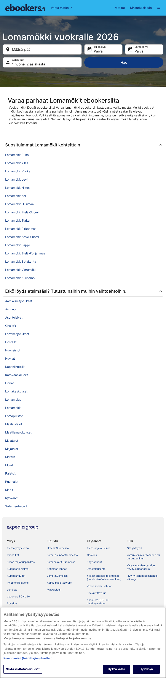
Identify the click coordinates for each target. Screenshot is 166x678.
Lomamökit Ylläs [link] (16, 163)
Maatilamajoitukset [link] (18, 432)
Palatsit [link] (10, 473)
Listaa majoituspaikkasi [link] (21, 562)
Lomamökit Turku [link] (17, 220)
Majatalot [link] (11, 440)
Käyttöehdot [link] (94, 562)
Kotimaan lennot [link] (57, 568)
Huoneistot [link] (12, 350)
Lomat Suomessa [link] (57, 575)
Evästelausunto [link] (96, 568)
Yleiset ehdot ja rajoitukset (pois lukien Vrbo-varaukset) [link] (104, 577)
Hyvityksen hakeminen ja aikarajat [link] (142, 577)
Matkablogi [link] (54, 589)
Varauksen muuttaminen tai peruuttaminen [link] (143, 556)
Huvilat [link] (10, 358)
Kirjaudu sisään (141, 8)
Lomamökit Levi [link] (16, 179)
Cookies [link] (92, 555)
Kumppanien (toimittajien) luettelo (27, 658)
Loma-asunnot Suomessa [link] (62, 555)
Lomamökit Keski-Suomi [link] (22, 237)
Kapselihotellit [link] (15, 366)
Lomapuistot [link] (14, 416)
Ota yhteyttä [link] (134, 548)
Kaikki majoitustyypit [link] (59, 582)
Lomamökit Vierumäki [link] (20, 270)
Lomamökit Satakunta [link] (20, 261)
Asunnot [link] (11, 309)
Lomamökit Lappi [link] (17, 245)
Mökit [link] (9, 465)
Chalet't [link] (10, 325)
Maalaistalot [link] (13, 424)
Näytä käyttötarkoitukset (23, 669)
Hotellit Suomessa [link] (58, 548)
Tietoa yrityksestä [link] (18, 548)
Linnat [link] (9, 383)
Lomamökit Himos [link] (17, 187)
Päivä (98, 51)
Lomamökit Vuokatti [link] (19, 171)
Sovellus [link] (12, 603)
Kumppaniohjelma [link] (18, 568)
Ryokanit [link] (11, 498)
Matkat (120, 8)
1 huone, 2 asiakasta (28, 64)
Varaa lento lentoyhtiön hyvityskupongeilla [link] (141, 567)
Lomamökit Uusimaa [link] (19, 204)
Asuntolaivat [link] (13, 317)
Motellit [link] (10, 457)
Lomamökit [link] (13, 408)
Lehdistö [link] (12, 589)
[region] (83, 642)
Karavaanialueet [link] (16, 375)
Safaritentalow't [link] (16, 506)
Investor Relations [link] (18, 582)
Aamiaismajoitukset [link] (18, 301)
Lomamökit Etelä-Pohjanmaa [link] (25, 253)
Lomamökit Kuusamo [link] (20, 278)
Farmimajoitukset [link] (17, 334)
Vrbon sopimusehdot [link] (99, 586)
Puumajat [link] (11, 481)
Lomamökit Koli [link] (15, 196)
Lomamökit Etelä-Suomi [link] (21, 212)
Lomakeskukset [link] (16, 391)
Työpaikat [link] (13, 555)
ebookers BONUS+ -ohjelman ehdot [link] (99, 601)
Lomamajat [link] (13, 399)
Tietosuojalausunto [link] (98, 548)
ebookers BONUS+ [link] (18, 596)
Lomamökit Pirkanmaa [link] (21, 228)
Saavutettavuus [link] (96, 593)
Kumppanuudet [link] (16, 575)
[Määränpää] (42, 49)
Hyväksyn (146, 669)
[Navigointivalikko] (158, 8)
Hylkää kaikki (116, 669)
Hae (124, 62)
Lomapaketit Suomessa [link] (61, 562)
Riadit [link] (9, 490)
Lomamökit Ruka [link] (17, 155)
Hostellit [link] (10, 342)
